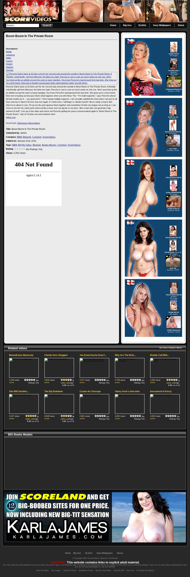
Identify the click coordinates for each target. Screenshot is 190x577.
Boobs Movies (49, 145)
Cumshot (36, 137)
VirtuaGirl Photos (69, 570)
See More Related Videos (170, 348)
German (9, 70)
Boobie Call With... (159, 355)
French (9, 61)
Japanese (10, 55)
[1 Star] (15, 149)
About (120, 553)
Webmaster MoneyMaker (28, 123)
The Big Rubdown (53, 391)
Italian (8, 58)
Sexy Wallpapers (105, 553)
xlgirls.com (11, 117)
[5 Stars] (24, 149)
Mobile (9, 52)
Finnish (9, 64)
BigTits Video (25, 145)
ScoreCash (113, 558)
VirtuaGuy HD (118, 570)
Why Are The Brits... (125, 355)
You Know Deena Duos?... (93, 355)
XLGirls (88, 553)
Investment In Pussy (161, 391)
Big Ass (77, 553)
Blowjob (27, 137)
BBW (19, 137)
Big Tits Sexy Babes (103, 570)
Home (68, 553)
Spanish (9, 67)
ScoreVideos (48, 137)
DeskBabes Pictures (86, 570)
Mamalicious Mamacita (21, 355)
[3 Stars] (20, 149)
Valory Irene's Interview (127, 391)
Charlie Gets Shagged (55, 355)
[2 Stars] (17, 149)
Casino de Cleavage (90, 391)
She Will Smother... (19, 391)
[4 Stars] (22, 149)
